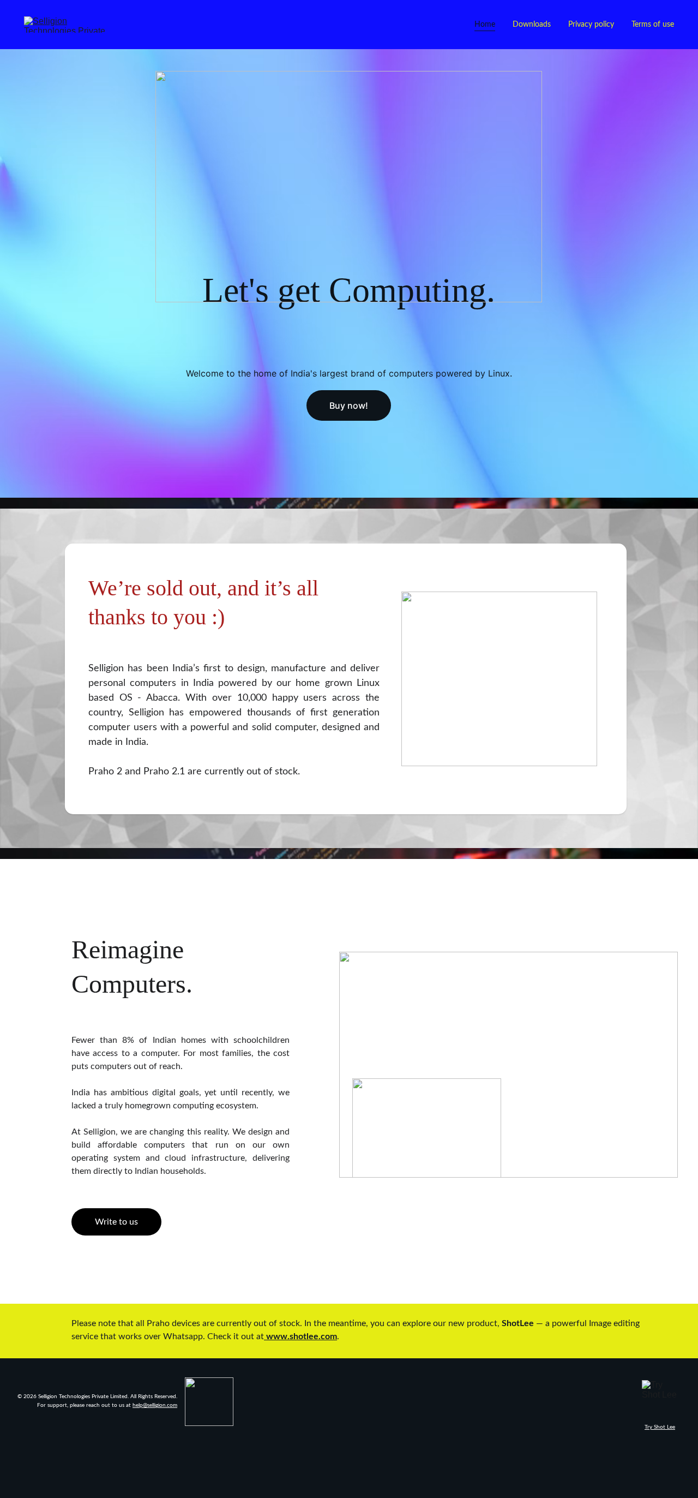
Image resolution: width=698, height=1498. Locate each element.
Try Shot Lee (660, 1427)
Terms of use (652, 24)
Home (484, 24)
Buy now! (348, 405)
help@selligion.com (155, 1405)
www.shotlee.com (301, 1336)
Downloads (532, 24)
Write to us (116, 1222)
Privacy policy (591, 24)
